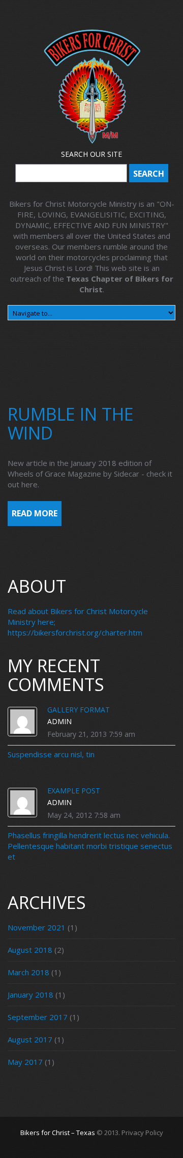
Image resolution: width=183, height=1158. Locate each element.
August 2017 (30, 1039)
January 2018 (30, 994)
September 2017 (38, 1017)
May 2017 (25, 1062)
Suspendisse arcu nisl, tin (51, 754)
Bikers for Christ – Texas (57, 1132)
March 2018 (28, 972)
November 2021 (37, 927)
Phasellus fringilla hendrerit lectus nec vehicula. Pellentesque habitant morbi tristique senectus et (90, 846)
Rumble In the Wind (71, 423)
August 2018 (30, 950)
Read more (34, 513)
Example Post (73, 790)
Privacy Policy (142, 1132)
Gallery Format (78, 709)
